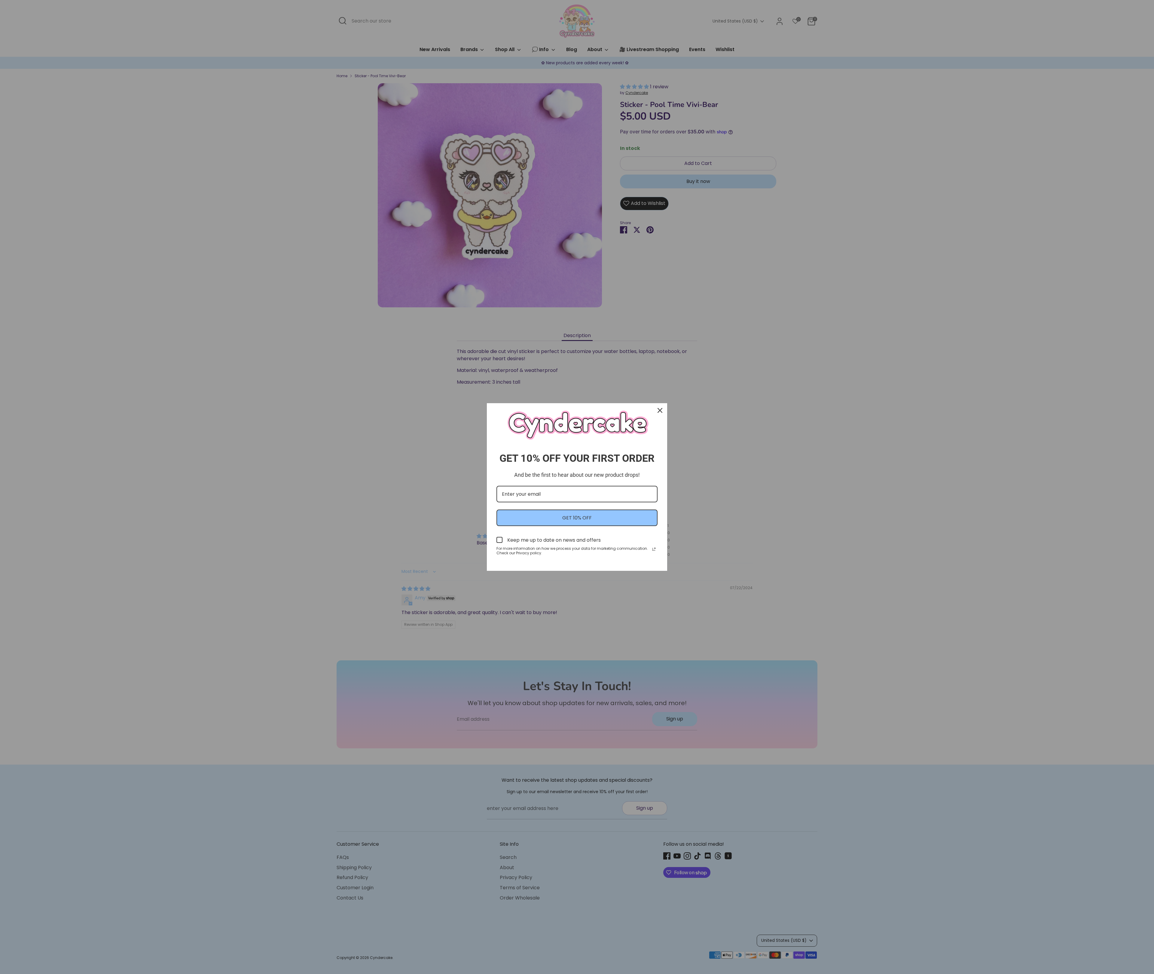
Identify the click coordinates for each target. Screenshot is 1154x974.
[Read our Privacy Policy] (654, 549)
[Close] (660, 410)
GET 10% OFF (577, 517)
